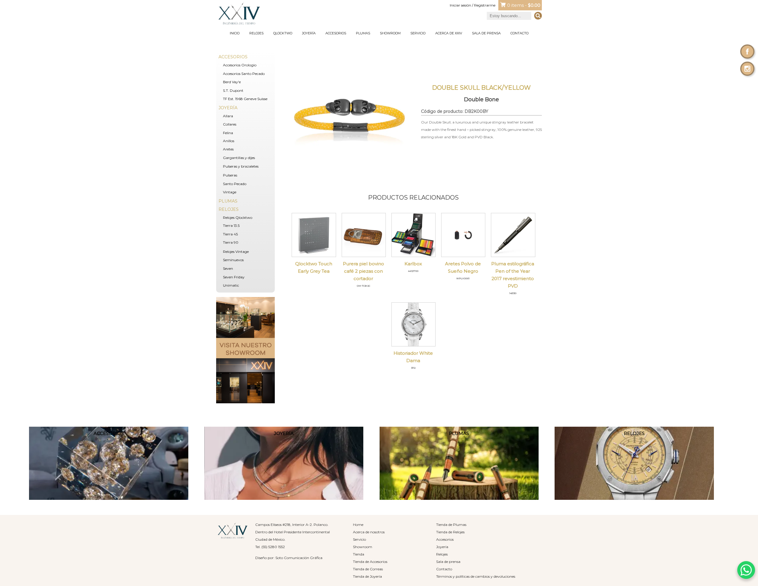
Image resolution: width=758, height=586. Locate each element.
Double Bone (481, 99)
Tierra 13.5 (231, 225)
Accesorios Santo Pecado (244, 73)
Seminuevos (233, 260)
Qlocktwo (282, 33)
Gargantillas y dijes (239, 157)
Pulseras (230, 175)
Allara (228, 116)
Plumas (363, 33)
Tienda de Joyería (367, 576)
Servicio (417, 33)
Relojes (256, 33)
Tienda (358, 554)
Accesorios (335, 33)
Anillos (228, 141)
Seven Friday (234, 277)
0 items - (523, 5)
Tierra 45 (230, 234)
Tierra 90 (230, 242)
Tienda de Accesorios (370, 561)
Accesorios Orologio (239, 65)
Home (358, 524)
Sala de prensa (486, 33)
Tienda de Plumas (451, 524)
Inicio (235, 33)
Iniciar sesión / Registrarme (472, 5)
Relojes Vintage (236, 251)
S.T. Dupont (233, 90)
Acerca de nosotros (369, 532)
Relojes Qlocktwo (237, 217)
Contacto (519, 33)
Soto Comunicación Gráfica (298, 558)
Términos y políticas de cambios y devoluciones (475, 576)
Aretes (228, 149)
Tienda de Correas (368, 569)
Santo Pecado (234, 184)
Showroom (390, 33)
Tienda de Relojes (450, 532)
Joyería (309, 33)
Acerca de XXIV (448, 33)
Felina (228, 133)
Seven (228, 268)
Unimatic (231, 285)
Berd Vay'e (232, 82)
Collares (229, 124)
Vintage (229, 192)
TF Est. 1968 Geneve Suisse (245, 99)
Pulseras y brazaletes (240, 166)
